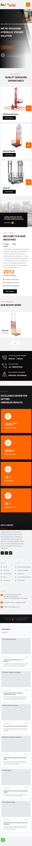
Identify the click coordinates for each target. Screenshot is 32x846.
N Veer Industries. (24, 618)
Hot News (26, 690)
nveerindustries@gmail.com (12, 607)
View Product (9, 118)
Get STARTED (10, 291)
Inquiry (5, 577)
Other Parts (20, 580)
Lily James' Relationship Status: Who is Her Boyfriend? (13, 660)
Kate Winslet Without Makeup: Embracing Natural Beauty (15, 758)
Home (5, 567)
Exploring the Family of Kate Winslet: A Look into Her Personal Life (16, 823)
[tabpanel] (16, 270)
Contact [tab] (5, 246)
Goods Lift (20, 573)
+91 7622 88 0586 (20, 602)
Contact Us (6, 580)
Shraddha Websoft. (21, 620)
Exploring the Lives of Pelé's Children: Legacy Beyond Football (16, 791)
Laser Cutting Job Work (24, 577)
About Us (6, 570)
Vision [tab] (14, 244)
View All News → (5, 632)
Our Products (7, 573)
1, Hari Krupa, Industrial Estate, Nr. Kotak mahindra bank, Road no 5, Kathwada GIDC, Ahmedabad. (16, 596)
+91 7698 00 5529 (14, 53)
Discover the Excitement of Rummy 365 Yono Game (15, 726)
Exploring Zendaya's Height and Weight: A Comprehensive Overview (13, 693)
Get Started (7, 44)
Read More (7, 222)
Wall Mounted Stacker (23, 567)
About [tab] (7, 244)
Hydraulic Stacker (22, 570)
